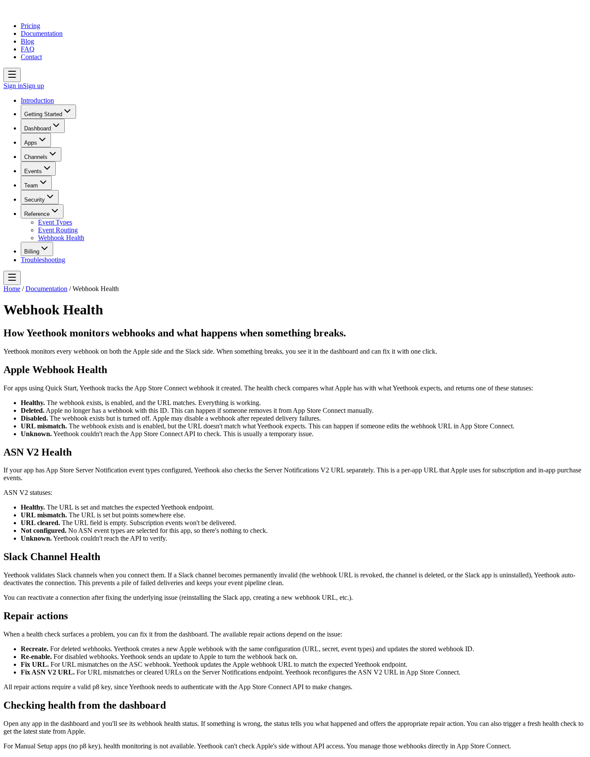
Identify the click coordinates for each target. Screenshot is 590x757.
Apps (30, 142)
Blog (27, 41)
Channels (36, 157)
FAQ (28, 49)
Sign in (13, 85)
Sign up (33, 85)
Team (31, 185)
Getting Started (43, 114)
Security (34, 199)
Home (11, 288)
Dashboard (37, 128)
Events (33, 171)
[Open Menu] (12, 75)
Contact (31, 56)
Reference (37, 214)
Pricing (30, 25)
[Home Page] (29, 11)
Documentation (42, 33)
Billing (31, 251)
